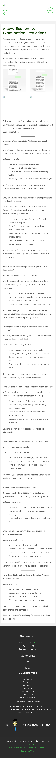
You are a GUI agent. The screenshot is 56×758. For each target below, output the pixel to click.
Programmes (28, 682)
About (28, 662)
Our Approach (28, 679)
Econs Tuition (44, 748)
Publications (28, 685)
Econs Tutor (32, 748)
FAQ (28, 665)
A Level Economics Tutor (16, 748)
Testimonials (28, 694)
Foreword (28, 688)
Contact (28, 668)
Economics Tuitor (28, 751)
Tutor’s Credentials (28, 691)
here (35, 642)
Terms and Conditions (28, 697)
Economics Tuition (28, 744)
